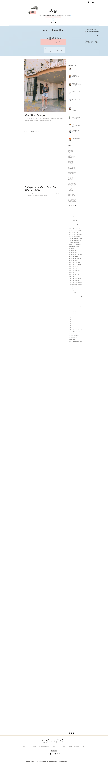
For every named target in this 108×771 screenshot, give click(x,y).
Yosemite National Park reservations (75, 300)
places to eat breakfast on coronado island (75, 341)
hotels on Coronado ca (73, 319)
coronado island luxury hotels (75, 313)
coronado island (72, 309)
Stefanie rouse (71, 276)
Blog (53, 11)
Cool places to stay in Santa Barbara (75, 230)
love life (78, 335)
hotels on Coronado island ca (75, 323)
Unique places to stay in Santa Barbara (75, 284)
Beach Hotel (71, 216)
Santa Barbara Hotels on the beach (75, 254)
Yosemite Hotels (72, 290)
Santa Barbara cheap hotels (74, 262)
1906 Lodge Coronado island (74, 212)
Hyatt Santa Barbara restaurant (75, 240)
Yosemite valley (78, 304)
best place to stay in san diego (75, 305)
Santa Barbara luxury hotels (74, 270)
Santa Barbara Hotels (73, 252)
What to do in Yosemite (73, 286)
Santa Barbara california (73, 260)
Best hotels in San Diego (74, 220)
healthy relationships (76, 315)
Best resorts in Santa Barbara (75, 224)
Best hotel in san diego (73, 218)
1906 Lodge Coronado (73, 210)
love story (71, 337)
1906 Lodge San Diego (73, 214)
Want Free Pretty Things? (54, 30)
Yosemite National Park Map (74, 298)
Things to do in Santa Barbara (75, 278)
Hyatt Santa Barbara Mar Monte (75, 238)
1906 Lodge (71, 208)
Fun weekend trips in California (75, 236)
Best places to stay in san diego (75, 222)
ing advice (75, 333)
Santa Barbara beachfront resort (75, 258)
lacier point (71, 335)
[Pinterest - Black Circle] (93, 2)
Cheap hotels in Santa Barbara (75, 228)
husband (70, 333)
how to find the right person (74, 331)
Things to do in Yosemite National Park (75, 282)
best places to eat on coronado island (75, 307)
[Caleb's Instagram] (54, 754)
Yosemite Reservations (73, 301)
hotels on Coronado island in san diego (75, 327)
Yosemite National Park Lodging (75, 296)
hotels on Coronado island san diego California (75, 329)
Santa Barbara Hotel (73, 250)
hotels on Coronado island (74, 321)
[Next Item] (97, 35)
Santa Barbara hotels (73, 268)
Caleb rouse (71, 226)
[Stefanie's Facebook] (57, 754)
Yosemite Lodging (72, 292)
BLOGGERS (67, 15)
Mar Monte (71, 244)
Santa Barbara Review (73, 256)
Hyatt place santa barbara (74, 242)
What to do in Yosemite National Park (75, 288)
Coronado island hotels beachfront (75, 234)
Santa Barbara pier (72, 272)
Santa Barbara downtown (74, 266)
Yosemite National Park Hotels (75, 294)
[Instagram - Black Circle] (88, 2)
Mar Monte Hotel (77, 244)
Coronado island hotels (73, 232)
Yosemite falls (71, 304)
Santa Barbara (71, 248)
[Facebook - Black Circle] (92, 2)
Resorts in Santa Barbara (74, 246)
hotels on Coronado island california (75, 325)
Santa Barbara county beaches (75, 264)
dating (70, 315)
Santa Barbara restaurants (74, 274)
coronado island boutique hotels (75, 311)
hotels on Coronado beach (74, 317)
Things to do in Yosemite (74, 280)
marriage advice (72, 339)
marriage (75, 337)
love (75, 335)
